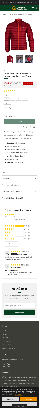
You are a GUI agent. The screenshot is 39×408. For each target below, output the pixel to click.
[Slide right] (34, 59)
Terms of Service (8, 348)
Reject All (10, 399)
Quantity (7, 108)
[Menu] (3, 8)
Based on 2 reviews (12, 217)
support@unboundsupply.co (12, 359)
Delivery (5, 334)
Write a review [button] (19, 219)
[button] (9, 91)
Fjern (5, 71)
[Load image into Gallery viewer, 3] (29, 59)
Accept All (28, 399)
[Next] (35, 2)
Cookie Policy (19, 395)
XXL (7, 103)
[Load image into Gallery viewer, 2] (19, 59)
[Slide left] (4, 59)
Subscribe (19, 312)
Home (4, 14)
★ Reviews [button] (19, 406)
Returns (5, 338)
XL (25, 99)
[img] (16, 252)
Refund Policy (7, 345)
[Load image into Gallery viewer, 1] (10, 59)
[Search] (36, 8)
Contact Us (6, 341)
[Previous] (3, 2)
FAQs (4, 331)
